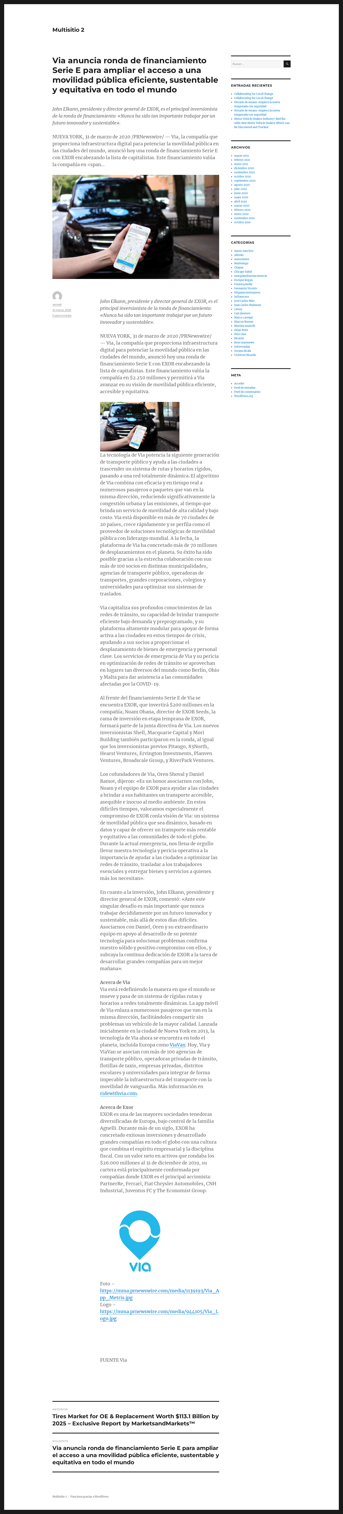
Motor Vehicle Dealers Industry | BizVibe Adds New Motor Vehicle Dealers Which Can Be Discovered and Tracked (262, 123)
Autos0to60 (241, 259)
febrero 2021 (242, 160)
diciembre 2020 (244, 168)
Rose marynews (244, 342)
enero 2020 (241, 214)
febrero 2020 (242, 210)
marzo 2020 (241, 205)
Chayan (239, 267)
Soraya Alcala (242, 351)
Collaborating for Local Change (253, 94)
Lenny (238, 309)
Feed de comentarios (247, 392)
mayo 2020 (241, 197)
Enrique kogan (243, 280)
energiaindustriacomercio (250, 276)
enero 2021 (241, 164)
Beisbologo (241, 263)
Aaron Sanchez (243, 251)
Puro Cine (240, 334)
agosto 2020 (242, 185)
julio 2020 (240, 189)
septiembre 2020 (244, 180)
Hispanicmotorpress (247, 292)
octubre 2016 (242, 222)
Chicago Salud (243, 271)
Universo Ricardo (245, 355)
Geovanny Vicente (245, 288)
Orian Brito (241, 330)
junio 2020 (241, 193)
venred (57, 304)
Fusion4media (61, 315)
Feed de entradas (244, 387)
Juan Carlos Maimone (247, 305)
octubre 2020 (242, 176)
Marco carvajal (243, 317)
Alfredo (239, 255)
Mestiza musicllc (244, 326)
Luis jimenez (242, 313)
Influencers (241, 296)
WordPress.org (243, 396)
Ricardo (239, 338)
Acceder (239, 383)
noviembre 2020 (244, 172)
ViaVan (177, 1045)
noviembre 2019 (244, 218)
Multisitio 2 (68, 29)
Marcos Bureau (243, 321)
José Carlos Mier (244, 301)
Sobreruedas (242, 346)
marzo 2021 (241, 155)
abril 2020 (240, 201)
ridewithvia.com (118, 1093)
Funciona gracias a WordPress (89, 1496)
